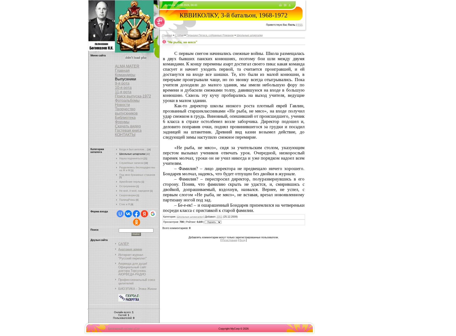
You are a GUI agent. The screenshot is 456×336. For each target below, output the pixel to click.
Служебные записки (131, 162)
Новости (122, 105)
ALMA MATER (127, 66)
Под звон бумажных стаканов (137, 174)
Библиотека (125, 118)
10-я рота (123, 88)
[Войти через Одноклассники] (136, 222)
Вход (242, 240)
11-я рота (123, 92)
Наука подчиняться (131, 158)
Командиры (125, 75)
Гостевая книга (128, 130)
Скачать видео (128, 126)
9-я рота (122, 83)
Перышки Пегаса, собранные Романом (210, 35)
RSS (300, 24)
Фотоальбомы (127, 100)
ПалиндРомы (127, 199)
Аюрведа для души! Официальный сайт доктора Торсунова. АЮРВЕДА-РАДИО (132, 269)
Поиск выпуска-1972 (133, 96)
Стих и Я (124, 204)
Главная (122, 70)
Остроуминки (127, 186)
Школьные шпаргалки (132, 153)
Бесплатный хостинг (120, 328)
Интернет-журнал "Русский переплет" (132, 256)
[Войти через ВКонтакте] (128, 213)
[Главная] (280, 5)
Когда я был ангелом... (132, 149)
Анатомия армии (130, 249)
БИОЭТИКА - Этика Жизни (137, 289)
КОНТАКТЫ (125, 135)
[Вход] (290, 5)
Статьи (179, 35)
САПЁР (123, 244)
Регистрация (229, 240)
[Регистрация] (285, 5)
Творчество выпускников (126, 111)
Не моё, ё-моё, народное (134, 190)
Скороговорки (127, 195)
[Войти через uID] (120, 213)
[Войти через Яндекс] (144, 213)
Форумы (122, 122)
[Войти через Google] (153, 214)
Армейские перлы (130, 181)
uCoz (136, 328)
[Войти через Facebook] (136, 213)
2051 (219, 216)
